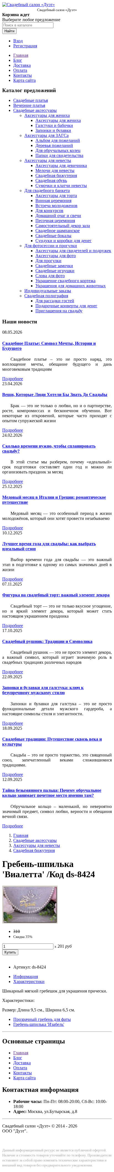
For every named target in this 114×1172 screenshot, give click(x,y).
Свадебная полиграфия (46, 295)
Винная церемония (53, 200)
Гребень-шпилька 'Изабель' (38, 1024)
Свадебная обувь (51, 180)
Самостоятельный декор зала (62, 225)
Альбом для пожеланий (57, 140)
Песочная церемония (55, 220)
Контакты (22, 75)
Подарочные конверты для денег (66, 305)
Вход (18, 40)
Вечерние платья (29, 105)
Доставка (22, 65)
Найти (9, 31)
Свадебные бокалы (53, 235)
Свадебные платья (30, 100)
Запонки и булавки (53, 130)
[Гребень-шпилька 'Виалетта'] (30, 922)
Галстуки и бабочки (54, 125)
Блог (17, 60)
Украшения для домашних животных (70, 285)
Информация (25, 976)
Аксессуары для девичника (61, 165)
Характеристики (29, 981)
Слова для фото (50, 275)
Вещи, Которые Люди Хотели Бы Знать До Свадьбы (54, 394)
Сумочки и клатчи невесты (61, 185)
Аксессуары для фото (55, 255)
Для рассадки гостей (54, 300)
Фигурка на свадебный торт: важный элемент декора (56, 595)
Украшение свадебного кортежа (65, 280)
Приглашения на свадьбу (58, 310)
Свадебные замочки (54, 265)
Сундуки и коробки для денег (63, 240)
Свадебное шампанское (57, 230)
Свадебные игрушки (54, 270)
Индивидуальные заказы (47, 290)
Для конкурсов (49, 210)
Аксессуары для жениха (47, 115)
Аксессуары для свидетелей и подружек (73, 250)
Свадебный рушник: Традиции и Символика (47, 641)
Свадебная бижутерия (56, 175)
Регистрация (25, 45)
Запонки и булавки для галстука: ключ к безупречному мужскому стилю (43, 690)
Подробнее (12, 378)
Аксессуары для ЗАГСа (46, 135)
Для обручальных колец (58, 150)
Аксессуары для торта (56, 195)
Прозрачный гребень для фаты (42, 1019)
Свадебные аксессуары (35, 110)
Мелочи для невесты (54, 170)
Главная (20, 55)
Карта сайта (24, 80)
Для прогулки (48, 260)
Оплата (20, 70)
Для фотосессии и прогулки (50, 245)
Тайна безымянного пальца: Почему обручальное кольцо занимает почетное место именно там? (51, 793)
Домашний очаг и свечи (58, 215)
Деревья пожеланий (54, 145)
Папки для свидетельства (59, 155)
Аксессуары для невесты (47, 160)
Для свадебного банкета (47, 190)
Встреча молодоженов (56, 205)
